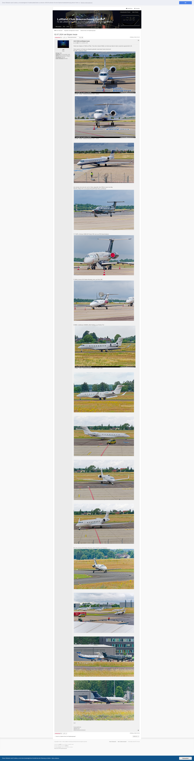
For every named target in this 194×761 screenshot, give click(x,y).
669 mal (63, 57)
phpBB (60, 744)
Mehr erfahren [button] (55, 758)
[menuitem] (58, 27)
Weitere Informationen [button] (86, 2)
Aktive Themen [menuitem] (135, 12)
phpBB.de (66, 745)
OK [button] (185, 2)
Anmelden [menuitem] (137, 8)
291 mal (65, 58)
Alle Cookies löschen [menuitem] (122, 741)
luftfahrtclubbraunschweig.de (79, 730)
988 (61, 53)
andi (63, 49)
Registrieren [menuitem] (129, 8)
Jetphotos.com (77, 728)
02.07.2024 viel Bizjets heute (65, 34)
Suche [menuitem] (68, 26)
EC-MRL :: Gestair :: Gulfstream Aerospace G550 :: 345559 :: (87, 94)
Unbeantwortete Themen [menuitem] (125, 12)
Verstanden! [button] (185, 758)
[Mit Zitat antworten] (138, 40)
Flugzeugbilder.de (77, 727)
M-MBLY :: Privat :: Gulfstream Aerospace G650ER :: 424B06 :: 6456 (89, 368)
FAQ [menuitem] (64, 26)
